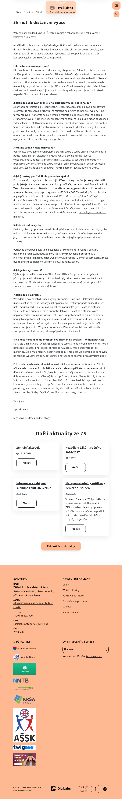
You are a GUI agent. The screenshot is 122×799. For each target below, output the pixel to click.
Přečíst (26, 462)
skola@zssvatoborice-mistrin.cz (30, 624)
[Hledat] (105, 649)
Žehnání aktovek (28, 447)
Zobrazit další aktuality (61, 546)
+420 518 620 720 (23, 615)
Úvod (18, 12)
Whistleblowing (71, 590)
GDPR (65, 584)
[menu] (116, 5)
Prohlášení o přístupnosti (76, 601)
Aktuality (40, 12)
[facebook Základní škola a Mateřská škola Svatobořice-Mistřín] (94, 789)
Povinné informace (73, 595)
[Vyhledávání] (116, 14)
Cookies (66, 606)
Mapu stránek (94, 656)
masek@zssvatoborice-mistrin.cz (40, 135)
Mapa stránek (70, 612)
